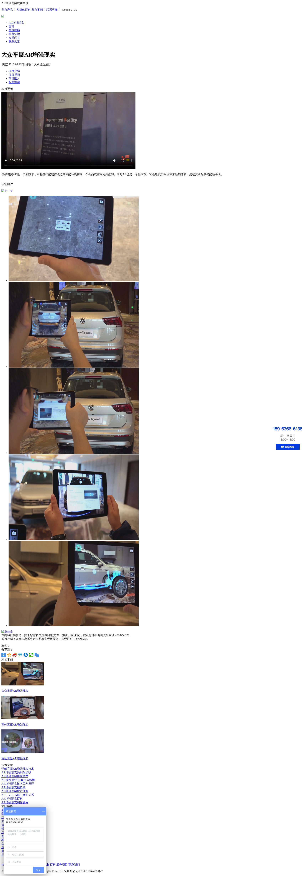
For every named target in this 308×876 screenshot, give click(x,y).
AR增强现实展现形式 (14, 776)
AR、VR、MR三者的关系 (17, 794)
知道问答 (14, 37)
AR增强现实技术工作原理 (17, 783)
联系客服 (52, 9)
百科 (11, 26)
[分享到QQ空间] (9, 655)
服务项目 (62, 864)
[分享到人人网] (26, 655)
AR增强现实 (16, 22)
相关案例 (14, 82)
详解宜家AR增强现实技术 (17, 768)
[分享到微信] (31, 655)
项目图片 (14, 78)
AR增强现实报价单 (13, 787)
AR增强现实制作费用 (14, 802)
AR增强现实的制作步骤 (16, 772)
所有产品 (7, 9)
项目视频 (14, 74)
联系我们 (74, 864)
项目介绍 (14, 70)
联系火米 (14, 41)
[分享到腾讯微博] (20, 655)
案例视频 (14, 30)
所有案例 (37, 9)
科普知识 (14, 33)
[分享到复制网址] (37, 655)
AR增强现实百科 (12, 798)
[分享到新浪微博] (14, 655)
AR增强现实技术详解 (14, 791)
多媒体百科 (23, 9)
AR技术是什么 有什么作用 (18, 779)
